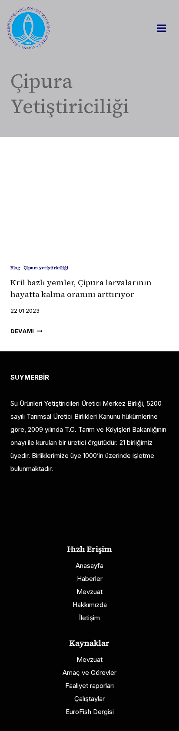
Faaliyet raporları (89, 685)
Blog (15, 267)
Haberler (90, 578)
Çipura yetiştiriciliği (46, 267)
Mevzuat (89, 591)
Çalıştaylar (89, 698)
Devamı (26, 331)
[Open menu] (166, 28)
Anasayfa (89, 565)
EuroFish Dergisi (90, 712)
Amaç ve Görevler (89, 672)
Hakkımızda (90, 605)
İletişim (89, 618)
